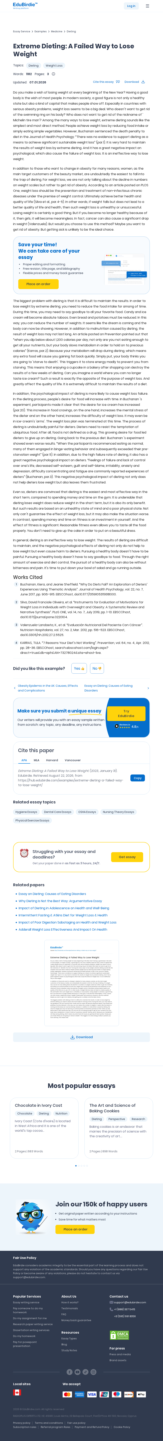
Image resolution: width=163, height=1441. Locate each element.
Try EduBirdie (126, 713)
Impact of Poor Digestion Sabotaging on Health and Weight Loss (67, 922)
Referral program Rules (55, 1427)
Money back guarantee (76, 1320)
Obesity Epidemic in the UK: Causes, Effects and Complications (48, 688)
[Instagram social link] (93, 1372)
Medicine (56, 31)
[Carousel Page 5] (87, 1166)
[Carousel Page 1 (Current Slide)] (76, 1166)
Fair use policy (76, 1423)
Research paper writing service (33, 1324)
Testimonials (69, 1308)
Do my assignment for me (30, 1318)
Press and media (120, 1354)
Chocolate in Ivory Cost (38, 1105)
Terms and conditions (49, 1423)
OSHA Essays (87, 812)
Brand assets (118, 1360)
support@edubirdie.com (130, 1302)
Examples (41, 31)
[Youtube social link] (78, 1372)
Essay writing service (26, 1302)
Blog (64, 1344)
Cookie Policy (122, 1427)
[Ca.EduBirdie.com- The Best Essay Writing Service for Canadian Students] (17, 1392)
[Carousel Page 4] (84, 1166)
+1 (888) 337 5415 (124, 1309)
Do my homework (24, 1336)
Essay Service (21, 31)
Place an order (38, 284)
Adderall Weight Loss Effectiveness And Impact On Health (63, 929)
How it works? (69, 1302)
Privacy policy (21, 1423)
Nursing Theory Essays (118, 812)
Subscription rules (24, 1427)
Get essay (127, 857)
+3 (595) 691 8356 (125, 1316)
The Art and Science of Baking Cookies (112, 1108)
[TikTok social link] (85, 1372)
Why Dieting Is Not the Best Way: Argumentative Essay (60, 901)
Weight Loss (54, 66)
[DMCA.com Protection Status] (119, 1335)
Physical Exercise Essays (32, 820)
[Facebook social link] (70, 1372)
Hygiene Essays (26, 812)
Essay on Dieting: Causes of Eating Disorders (108, 688)
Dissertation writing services (31, 1330)
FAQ (63, 1314)
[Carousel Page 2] (79, 1166)
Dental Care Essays (57, 812)
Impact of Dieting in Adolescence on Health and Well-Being (64, 908)
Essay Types (69, 1338)
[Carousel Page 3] (81, 1166)
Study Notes (69, 1350)
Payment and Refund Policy (92, 1427)
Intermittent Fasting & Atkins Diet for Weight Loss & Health (63, 915)
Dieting (71, 31)
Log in (131, 6)
